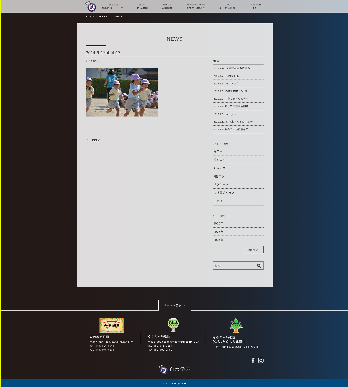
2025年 (219, 231)
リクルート (221, 184)
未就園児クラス (224, 192)
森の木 (218, 151)
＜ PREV (93, 140)
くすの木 (220, 159)
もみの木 (220, 168)
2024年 (219, 240)
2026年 (219, 223)
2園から (219, 176)
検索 (259, 265)
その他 (218, 201)
